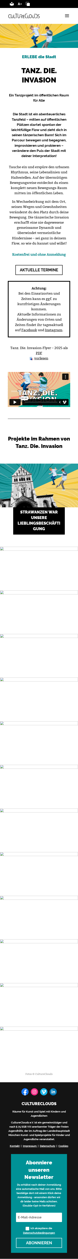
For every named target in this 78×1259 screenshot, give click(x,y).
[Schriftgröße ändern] (20, 5)
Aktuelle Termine (39, 270)
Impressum (30, 1145)
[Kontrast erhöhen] (28, 5)
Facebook (29, 330)
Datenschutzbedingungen (39, 1232)
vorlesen (41, 358)
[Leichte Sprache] (12, 5)
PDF (39, 353)
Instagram (53, 330)
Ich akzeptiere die (39, 1230)
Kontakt (15, 1145)
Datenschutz (47, 1145)
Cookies (63, 1145)
